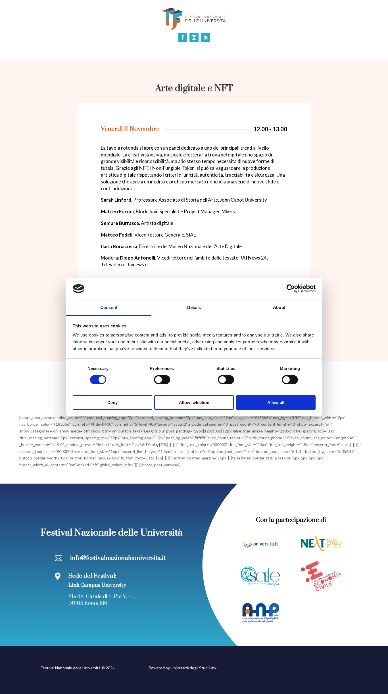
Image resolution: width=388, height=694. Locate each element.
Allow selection (194, 402)
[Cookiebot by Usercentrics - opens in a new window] (291, 288)
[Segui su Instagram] (194, 37)
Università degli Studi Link (193, 667)
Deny (112, 402)
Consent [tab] (108, 307)
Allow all (275, 402)
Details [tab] (194, 307)
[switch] (162, 379)
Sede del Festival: (92, 576)
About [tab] (279, 307)
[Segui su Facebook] (182, 37)
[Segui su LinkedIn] (205, 37)
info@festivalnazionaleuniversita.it (118, 558)
